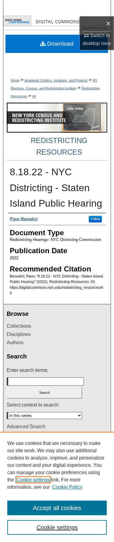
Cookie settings (33, 479)
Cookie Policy (67, 487)
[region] (57, 487)
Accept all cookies (57, 508)
